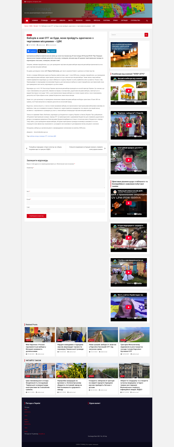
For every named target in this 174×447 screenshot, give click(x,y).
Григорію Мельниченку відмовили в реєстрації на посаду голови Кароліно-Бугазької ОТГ (132, 348)
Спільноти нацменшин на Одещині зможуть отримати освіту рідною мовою (86, 148)
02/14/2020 (31, 45)
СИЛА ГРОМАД (37, 9)
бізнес (59, 376)
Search (146, 35)
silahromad (41, 45)
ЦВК (55, 136)
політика (106, 20)
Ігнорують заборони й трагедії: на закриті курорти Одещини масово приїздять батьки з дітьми (102, 384)
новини (35, 20)
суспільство (135, 20)
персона (97, 20)
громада (44, 20)
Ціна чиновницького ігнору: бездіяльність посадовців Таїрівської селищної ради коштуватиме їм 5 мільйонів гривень (37, 385)
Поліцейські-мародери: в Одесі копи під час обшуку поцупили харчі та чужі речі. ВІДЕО (45, 148)
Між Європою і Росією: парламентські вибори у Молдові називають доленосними (36, 348)
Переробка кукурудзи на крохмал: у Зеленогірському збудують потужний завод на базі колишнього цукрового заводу (69, 385)
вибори (62, 20)
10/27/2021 (94, 352)
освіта (88, 20)
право (115, 20)
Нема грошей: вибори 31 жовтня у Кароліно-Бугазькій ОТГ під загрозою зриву (102, 347)
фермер (53, 20)
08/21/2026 (31, 392)
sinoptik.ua (41, 434)
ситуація (124, 20)
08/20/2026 (94, 390)
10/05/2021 (125, 354)
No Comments (52, 45)
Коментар (30, 168)
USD (98, 436)
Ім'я (28, 191)
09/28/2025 (31, 354)
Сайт (28, 207)
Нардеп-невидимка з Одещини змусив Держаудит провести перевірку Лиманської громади (70, 347)
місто (70, 20)
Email (29, 199)
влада (37, 136)
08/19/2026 (125, 392)
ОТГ (46, 136)
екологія (79, 20)
